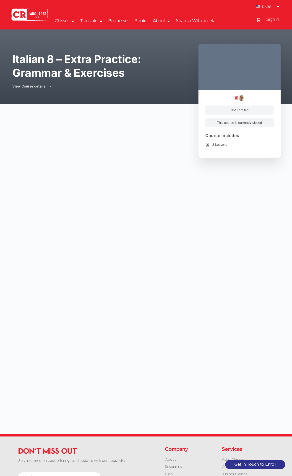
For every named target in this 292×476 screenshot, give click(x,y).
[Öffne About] (168, 21)
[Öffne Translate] (101, 21)
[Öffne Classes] (72, 21)
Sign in (272, 19)
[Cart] (258, 19)
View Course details (29, 86)
